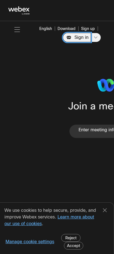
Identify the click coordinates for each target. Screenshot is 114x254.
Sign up (88, 28)
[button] (17, 29)
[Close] (104, 210)
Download (67, 28)
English (45, 28)
